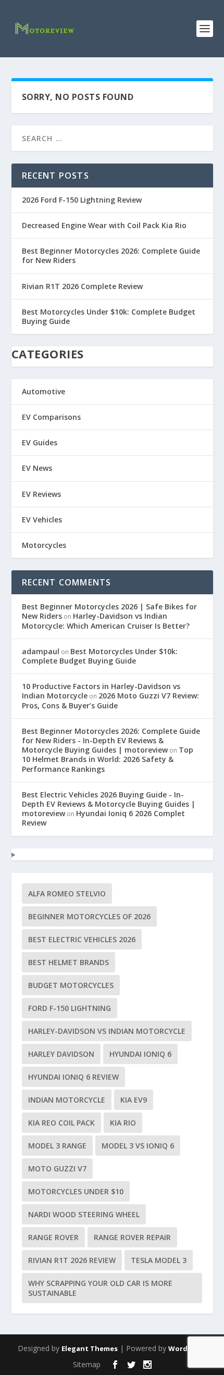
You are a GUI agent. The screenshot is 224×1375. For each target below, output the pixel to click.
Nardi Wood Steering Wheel (84, 1214)
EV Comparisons (51, 417)
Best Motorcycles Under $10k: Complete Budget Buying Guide (108, 316)
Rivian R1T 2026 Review (72, 1260)
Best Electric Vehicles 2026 (81, 939)
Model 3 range (57, 1146)
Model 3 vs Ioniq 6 (138, 1146)
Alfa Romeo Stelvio (67, 893)
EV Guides (39, 442)
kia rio (123, 1123)
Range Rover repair (132, 1237)
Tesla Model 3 (158, 1260)
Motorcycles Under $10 (75, 1191)
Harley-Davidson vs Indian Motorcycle (106, 1031)
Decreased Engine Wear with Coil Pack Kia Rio (104, 225)
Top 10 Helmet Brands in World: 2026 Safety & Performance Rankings (107, 759)
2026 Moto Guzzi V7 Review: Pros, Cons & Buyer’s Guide (110, 700)
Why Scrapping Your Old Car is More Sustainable (100, 1288)
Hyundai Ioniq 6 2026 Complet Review (103, 818)
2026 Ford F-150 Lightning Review (82, 200)
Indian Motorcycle (66, 1100)
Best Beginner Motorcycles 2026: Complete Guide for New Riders (111, 255)
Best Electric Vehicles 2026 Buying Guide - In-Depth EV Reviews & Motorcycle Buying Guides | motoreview (108, 804)
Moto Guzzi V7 (57, 1168)
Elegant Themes (89, 1348)
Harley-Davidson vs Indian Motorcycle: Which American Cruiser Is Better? (106, 620)
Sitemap (87, 1364)
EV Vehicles (42, 519)
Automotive (43, 391)
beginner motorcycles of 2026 (89, 916)
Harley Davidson (61, 1054)
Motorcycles (44, 545)
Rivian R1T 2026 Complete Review (82, 286)
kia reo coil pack (61, 1123)
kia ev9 (133, 1100)
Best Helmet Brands (68, 962)
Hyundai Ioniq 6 (140, 1054)
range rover (53, 1237)
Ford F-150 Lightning (69, 1008)
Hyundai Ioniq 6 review (73, 1077)
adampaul (40, 651)
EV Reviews (41, 494)
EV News (37, 468)
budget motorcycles (71, 985)
